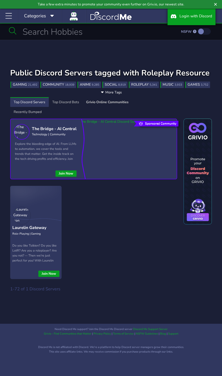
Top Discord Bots (65, 102)
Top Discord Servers (29, 102)
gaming (25, 84)
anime (89, 84)
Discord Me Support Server (150, 329)
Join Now (66, 173)
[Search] (12, 31)
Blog (163, 334)
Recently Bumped (28, 112)
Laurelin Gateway (29, 228)
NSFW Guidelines (147, 334)
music (172, 84)
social (115, 84)
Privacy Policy (102, 334)
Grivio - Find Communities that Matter (67, 334)
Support (173, 334)
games (198, 84)
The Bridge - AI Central (54, 129)
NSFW (187, 31)
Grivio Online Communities (107, 102)
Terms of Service (123, 334)
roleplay (144, 84)
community (58, 84)
